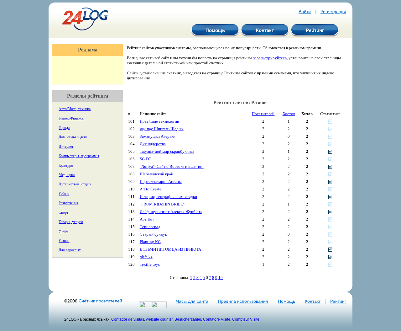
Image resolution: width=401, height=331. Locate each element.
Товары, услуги (71, 222)
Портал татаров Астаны (161, 181)
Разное (64, 240)
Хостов (289, 113)
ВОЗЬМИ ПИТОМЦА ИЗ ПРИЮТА (170, 249)
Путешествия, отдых (75, 184)
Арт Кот (147, 219)
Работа (64, 193)
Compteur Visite (245, 319)
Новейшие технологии (159, 121)
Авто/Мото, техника (75, 109)
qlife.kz (146, 256)
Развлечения (68, 203)
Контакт (265, 30)
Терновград (150, 226)
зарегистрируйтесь (270, 58)
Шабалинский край (156, 174)
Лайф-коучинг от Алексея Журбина (171, 211)
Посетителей (263, 113)
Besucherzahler (187, 319)
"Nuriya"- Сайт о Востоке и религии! (172, 166)
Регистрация (333, 11)
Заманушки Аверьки (157, 136)
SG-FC (145, 159)
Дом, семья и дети (73, 137)
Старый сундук (153, 234)
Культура (66, 165)
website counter (159, 319)
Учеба (63, 231)
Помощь (215, 30)
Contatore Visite (216, 319)
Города (64, 127)
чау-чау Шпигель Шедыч (162, 128)
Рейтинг (315, 30)
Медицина (67, 175)
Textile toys (150, 264)
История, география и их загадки (168, 196)
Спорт (63, 212)
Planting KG (150, 241)
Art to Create (150, 189)
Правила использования (243, 301)
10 (220, 277)
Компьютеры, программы (79, 156)
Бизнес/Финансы (71, 118)
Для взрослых (70, 250)
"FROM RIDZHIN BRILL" (162, 204)
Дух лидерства (153, 143)
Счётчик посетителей (100, 300)
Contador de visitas (127, 319)
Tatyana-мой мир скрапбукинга (167, 151)
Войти (305, 11)
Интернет (66, 146)
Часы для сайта (192, 301)
